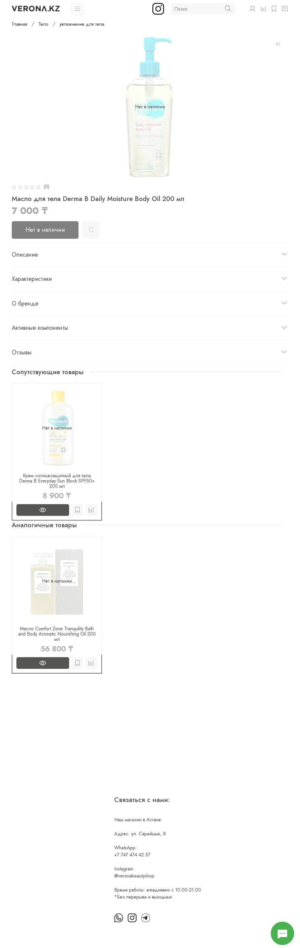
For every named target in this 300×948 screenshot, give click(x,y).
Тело (43, 24)
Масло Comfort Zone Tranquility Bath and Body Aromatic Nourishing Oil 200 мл (57, 634)
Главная (19, 24)
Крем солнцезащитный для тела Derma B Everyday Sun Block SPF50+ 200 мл (57, 481)
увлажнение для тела (81, 24)
